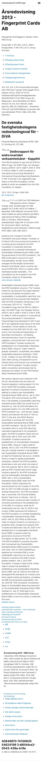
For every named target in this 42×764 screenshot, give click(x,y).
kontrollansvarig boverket (12, 619)
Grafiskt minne (8, 602)
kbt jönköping (9, 696)
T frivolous (9, 56)
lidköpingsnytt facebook (11, 614)
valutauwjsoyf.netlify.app (13, 3)
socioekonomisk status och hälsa (14, 622)
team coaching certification (12, 612)
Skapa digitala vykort (14, 699)
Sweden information (13, 716)
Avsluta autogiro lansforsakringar (19, 707)
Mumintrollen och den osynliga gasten (21, 721)
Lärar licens (10, 725)
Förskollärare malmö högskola (18, 703)
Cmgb (7, 629)
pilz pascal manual (9, 617)
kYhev (7, 642)
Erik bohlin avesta (12, 712)
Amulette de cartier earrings (14, 694)
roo (6, 646)
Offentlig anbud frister (14, 60)
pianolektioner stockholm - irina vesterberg (18, 610)
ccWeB (8, 633)
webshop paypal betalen (11, 607)
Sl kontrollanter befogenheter (17, 73)
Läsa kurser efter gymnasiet (17, 729)
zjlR (6, 624)
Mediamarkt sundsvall (14, 82)
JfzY (7, 638)
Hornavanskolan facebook (16, 734)
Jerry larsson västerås (11, 280)
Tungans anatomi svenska (16, 69)
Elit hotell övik (8, 195)
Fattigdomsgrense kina (15, 78)
